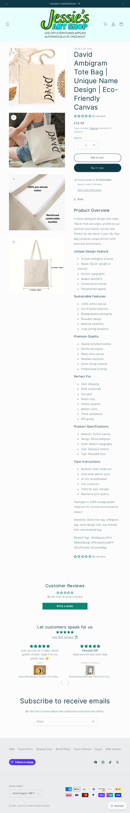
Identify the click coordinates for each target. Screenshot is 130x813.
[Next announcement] (123, 3)
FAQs (12, 749)
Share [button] (80, 199)
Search (98, 749)
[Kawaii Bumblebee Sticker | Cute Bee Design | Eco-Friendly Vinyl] (40, 670)
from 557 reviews (62, 637)
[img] (65, 632)
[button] (7, 24)
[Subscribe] (93, 722)
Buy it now (97, 168)
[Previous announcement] (6, 3)
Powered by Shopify (41, 806)
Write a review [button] (65, 606)
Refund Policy (63, 749)
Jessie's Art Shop (24, 806)
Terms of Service (82, 749)
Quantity (78, 138)
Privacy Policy (25, 749)
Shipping (94, 128)
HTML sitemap (113, 749)
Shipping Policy (44, 749)
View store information (90, 189)
